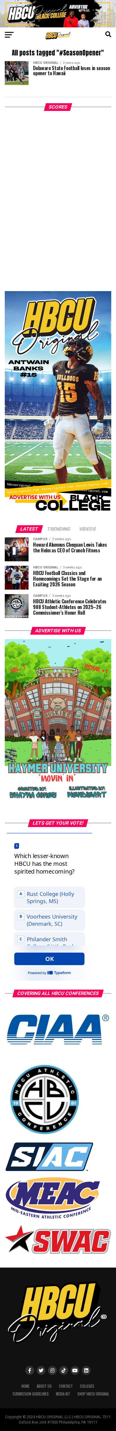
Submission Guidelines (30, 1394)
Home (25, 1386)
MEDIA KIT (63, 1394)
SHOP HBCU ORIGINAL (93, 1394)
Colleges (87, 1386)
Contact (66, 1386)
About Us (44, 1386)
